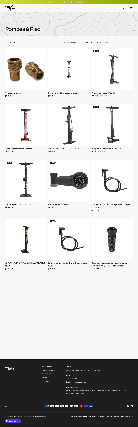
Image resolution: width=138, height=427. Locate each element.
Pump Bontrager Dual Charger (18, 148)
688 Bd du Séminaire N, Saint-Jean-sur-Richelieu (83, 370)
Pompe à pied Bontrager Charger (63, 93)
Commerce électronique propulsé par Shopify (33, 416)
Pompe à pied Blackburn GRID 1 (19, 204)
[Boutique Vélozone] (10, 8)
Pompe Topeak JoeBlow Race (104, 93)
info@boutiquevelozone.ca (76, 382)
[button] (123, 8)
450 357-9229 (71, 379)
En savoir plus (90, 2)
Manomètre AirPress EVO (59, 204)
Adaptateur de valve (14, 93)
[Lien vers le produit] (26, 72)
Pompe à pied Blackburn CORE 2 (106, 148)
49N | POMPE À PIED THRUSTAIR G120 (64, 148)
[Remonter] (135, 424)
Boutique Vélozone (15, 416)
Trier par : (89, 42)
